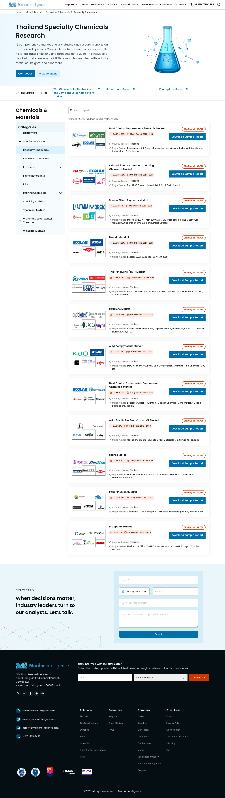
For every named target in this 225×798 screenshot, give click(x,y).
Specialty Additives (34, 201)
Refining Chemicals (34, 193)
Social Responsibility (148, 756)
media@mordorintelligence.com (39, 719)
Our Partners (144, 743)
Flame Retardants (34, 176)
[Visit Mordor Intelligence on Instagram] (36, 693)
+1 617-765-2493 (204, 4)
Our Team (143, 729)
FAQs (111, 729)
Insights (113, 716)
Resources (148, 4)
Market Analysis (34, 12)
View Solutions (48, 73)
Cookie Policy (173, 729)
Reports (70, 4)
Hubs (82, 736)
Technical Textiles (34, 210)
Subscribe (199, 677)
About (111, 4)
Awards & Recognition (149, 763)
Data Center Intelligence (93, 750)
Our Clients (144, 736)
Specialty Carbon (34, 141)
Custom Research (91, 4)
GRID (82, 756)
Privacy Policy (173, 723)
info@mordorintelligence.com (38, 710)
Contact (181, 4)
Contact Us (25, 73)
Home (19, 12)
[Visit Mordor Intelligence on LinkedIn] (24, 693)
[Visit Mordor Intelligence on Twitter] (18, 693)
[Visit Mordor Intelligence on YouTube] (42, 693)
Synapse (84, 729)
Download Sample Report (187, 137)
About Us (142, 723)
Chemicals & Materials (58, 12)
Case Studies (116, 723)
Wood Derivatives (34, 231)
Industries (166, 4)
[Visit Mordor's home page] (27, 4)
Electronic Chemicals (36, 158)
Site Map (171, 743)
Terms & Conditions (177, 736)
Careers (142, 770)
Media (141, 750)
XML (168, 750)
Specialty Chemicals (85, 12)
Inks (25, 184)
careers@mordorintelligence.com (40, 727)
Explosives (29, 167)
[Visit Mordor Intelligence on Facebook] (30, 693)
